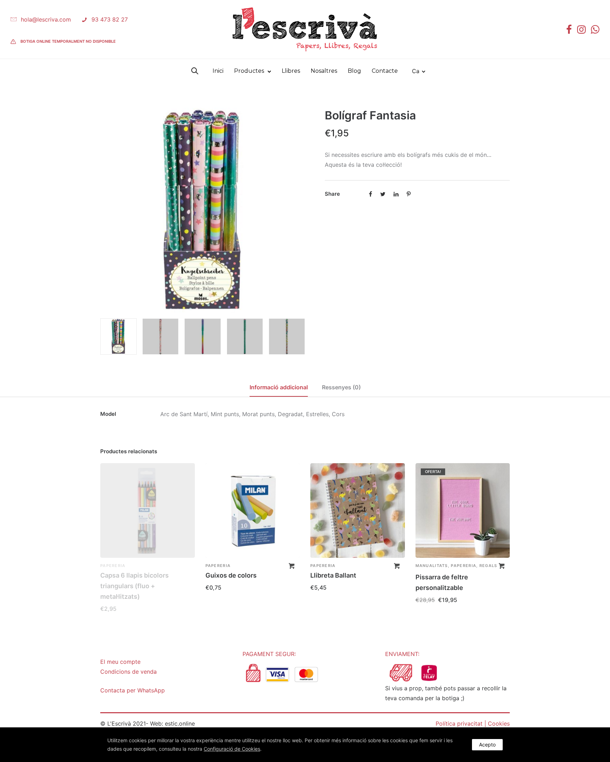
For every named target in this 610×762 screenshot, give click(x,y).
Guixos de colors (231, 575)
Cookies (499, 723)
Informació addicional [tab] (279, 387)
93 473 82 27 (109, 19)
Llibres (291, 70)
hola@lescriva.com (46, 19)
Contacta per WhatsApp (132, 690)
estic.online (180, 723)
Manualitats (431, 565)
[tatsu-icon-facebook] (569, 29)
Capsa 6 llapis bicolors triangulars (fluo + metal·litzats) (134, 586)
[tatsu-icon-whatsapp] (595, 29)
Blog (354, 70)
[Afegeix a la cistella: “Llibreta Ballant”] (397, 566)
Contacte (385, 70)
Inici (218, 70)
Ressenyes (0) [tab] (341, 387)
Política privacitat (459, 723)
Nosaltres (324, 70)
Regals (488, 565)
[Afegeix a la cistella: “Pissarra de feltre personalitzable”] (501, 566)
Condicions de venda (128, 671)
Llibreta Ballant (333, 575)
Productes (249, 70)
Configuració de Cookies (232, 749)
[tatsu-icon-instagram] (581, 29)
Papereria (113, 565)
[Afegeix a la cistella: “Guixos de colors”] (291, 566)
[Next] (300, 210)
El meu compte (120, 661)
